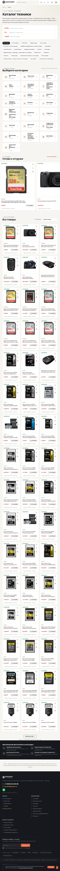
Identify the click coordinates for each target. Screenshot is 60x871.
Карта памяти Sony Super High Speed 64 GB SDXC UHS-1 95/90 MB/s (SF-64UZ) (11, 692)
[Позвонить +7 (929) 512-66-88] (41, 2)
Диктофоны (34, 58)
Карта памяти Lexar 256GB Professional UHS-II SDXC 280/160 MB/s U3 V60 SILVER (29, 469)
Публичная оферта (37, 808)
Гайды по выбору (8, 822)
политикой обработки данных (26, 868)
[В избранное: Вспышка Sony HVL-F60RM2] (17, 703)
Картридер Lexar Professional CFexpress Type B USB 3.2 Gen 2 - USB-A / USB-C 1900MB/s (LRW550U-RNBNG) (48, 372)
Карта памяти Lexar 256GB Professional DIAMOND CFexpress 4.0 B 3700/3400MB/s (10, 597)
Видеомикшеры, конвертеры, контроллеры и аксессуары (17, 52)
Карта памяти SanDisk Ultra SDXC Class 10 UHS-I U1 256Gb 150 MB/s (29, 342)
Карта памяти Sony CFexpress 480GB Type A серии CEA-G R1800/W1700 (11, 660)
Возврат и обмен (37, 811)
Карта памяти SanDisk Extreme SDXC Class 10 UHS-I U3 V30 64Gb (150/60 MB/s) (11, 310)
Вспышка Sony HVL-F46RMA (29, 722)
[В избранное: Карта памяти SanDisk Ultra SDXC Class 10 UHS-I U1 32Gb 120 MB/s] (55, 290)
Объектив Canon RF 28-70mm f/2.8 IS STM (9, 277)
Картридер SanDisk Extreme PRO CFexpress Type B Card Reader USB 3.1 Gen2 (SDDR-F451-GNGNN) (48, 277)
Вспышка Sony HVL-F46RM (47, 722)
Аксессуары (47, 49)
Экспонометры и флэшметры (46, 58)
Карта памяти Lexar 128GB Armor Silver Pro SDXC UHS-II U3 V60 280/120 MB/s (48, 406)
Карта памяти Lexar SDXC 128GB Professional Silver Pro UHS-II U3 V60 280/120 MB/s (29, 406)
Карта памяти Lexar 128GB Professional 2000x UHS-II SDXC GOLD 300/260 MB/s (47, 469)
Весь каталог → (8, 808)
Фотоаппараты (15, 43)
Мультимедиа (44, 55)
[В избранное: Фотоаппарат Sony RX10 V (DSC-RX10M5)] (36, 258)
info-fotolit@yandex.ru (10, 786)
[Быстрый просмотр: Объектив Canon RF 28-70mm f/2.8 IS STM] (17, 265)
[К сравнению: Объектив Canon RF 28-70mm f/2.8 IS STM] (17, 261)
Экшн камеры (43, 43)
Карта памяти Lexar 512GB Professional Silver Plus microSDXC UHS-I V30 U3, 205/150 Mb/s (28, 533)
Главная (4, 7)
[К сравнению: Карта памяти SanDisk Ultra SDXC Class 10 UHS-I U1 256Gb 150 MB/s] (36, 325)
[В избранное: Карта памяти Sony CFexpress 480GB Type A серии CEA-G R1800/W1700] (17, 639)
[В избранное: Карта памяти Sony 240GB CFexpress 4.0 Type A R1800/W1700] (55, 639)
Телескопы (6, 55)
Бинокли (39, 49)
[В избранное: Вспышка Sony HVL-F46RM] (55, 703)
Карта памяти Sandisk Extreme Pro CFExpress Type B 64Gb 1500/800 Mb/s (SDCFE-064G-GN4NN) (29, 311)
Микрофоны (48, 46)
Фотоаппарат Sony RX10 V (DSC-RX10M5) (27, 277)
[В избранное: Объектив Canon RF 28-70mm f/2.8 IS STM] (17, 258)
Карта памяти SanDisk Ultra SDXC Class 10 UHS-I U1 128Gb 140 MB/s (11, 342)
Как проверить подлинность (11, 832)
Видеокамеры (33, 43)
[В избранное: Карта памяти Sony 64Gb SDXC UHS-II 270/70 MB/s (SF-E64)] (36, 671)
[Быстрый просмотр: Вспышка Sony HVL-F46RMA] (36, 710)
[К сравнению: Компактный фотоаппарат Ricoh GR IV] (36, 230)
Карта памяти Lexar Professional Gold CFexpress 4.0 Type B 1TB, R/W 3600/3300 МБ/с (48, 597)
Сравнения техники (9, 825)
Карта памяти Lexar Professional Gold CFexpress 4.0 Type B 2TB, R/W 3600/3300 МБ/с (29, 629)
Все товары (6, 43)
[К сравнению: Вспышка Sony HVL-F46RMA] (36, 707)
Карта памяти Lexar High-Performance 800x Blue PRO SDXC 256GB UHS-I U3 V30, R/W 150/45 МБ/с (29, 438)
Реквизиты (35, 816)
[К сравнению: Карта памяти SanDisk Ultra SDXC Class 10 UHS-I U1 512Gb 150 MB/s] (55, 325)
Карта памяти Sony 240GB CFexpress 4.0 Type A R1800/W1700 (47, 660)
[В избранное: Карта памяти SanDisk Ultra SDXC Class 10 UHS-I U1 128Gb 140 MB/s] (17, 321)
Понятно (51, 867)
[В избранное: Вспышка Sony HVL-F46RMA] (36, 703)
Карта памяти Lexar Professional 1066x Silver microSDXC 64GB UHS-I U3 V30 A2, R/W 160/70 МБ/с (29, 374)
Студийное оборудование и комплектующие (31, 46)
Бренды (6, 806)
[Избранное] (48, 2)
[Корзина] (52, 2)
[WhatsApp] (3, 789)
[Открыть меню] (56, 2)
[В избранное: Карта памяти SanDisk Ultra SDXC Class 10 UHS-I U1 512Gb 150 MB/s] (55, 321)
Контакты (35, 806)
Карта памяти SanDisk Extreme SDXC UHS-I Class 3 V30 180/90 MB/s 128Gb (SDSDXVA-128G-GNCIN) (13, 201)
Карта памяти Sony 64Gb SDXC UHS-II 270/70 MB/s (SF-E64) (29, 691)
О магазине (35, 798)
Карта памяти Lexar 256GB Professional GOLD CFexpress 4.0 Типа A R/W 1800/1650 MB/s (30, 501)
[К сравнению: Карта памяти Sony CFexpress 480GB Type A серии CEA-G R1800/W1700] (17, 643)
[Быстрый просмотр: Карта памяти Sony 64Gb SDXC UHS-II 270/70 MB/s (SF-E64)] (36, 678)
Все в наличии (51, 156)
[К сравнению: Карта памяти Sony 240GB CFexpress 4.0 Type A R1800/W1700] (55, 643)
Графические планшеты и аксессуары (29, 55)
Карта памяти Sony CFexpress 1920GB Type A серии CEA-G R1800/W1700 (48, 628)
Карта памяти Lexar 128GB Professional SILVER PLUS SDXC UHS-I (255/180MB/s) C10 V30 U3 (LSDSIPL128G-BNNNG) (48, 438)
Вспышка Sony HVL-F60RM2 (10, 722)
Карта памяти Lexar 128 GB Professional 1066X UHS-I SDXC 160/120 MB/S (10, 374)
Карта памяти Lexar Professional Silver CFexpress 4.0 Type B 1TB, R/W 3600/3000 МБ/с (11, 629)
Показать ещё (29, 736)
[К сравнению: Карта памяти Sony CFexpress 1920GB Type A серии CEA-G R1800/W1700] (55, 611)
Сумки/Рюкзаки (7, 49)
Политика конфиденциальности (40, 813)
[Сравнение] (44, 2)
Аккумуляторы (17, 49)
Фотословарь (7, 827)
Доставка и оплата (37, 801)
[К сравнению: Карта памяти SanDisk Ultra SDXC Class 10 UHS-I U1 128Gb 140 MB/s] (17, 325)
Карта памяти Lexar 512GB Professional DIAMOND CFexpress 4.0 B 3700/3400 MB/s (47, 533)
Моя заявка (35, 803)
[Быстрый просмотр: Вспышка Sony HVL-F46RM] (55, 710)
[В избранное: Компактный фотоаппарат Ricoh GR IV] (36, 226)
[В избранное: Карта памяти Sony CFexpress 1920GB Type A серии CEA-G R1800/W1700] (55, 608)
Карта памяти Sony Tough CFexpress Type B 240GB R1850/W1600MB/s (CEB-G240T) (28, 660)
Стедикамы (46, 52)
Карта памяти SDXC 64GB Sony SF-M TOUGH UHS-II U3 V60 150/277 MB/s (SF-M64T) (48, 692)
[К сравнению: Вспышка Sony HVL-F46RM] (55, 707)
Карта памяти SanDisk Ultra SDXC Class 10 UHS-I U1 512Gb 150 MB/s (48, 342)
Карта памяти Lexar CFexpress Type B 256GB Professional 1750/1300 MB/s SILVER (11, 501)
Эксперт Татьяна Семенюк (10, 830)
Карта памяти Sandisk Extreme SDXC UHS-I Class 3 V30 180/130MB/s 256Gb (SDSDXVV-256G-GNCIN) (48, 247)
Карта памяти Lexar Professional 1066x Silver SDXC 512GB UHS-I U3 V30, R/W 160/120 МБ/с (48, 501)
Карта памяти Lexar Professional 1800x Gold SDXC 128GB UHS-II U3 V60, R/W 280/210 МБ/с (11, 406)
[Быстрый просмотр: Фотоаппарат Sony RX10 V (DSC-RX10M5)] (36, 265)
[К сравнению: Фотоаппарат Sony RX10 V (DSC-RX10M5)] (36, 261)
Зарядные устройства (29, 49)
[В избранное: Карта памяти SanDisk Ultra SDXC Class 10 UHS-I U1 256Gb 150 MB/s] (36, 321)
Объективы (25, 43)
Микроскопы (37, 52)
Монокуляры (14, 55)
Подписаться (25, 845)
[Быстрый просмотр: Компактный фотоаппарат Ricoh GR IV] (36, 233)
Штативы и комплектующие (10, 46)
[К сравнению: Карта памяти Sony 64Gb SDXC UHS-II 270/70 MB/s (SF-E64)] (36, 675)
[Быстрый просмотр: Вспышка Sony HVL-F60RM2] (17, 710)
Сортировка (38, 219)
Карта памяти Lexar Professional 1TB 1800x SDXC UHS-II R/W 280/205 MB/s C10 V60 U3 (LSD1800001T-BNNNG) (48, 565)
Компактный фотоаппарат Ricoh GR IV (46, 201)
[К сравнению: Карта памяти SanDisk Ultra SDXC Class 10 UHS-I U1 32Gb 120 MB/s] (55, 293)
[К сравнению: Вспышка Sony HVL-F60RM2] (17, 707)
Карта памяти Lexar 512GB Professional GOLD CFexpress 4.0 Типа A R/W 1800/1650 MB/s (30, 565)
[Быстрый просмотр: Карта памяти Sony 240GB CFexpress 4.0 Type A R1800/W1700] (55, 647)
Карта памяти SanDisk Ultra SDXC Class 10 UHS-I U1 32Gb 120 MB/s (48, 310)
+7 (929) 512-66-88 (11, 784)
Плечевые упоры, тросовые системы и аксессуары (15, 58)
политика (28, 848)
